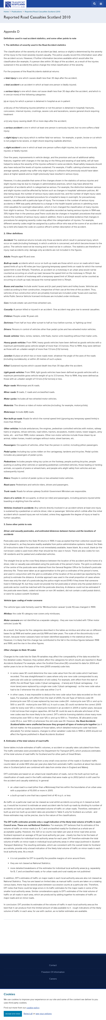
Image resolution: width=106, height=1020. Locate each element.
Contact (53, 965)
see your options (44, 1013)
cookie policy (32, 1007)
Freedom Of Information (53, 972)
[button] (94, 3)
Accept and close (12, 1014)
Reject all (28, 1013)
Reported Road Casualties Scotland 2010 (42, 12)
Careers (53, 978)
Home (6, 12)
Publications (17, 12)
